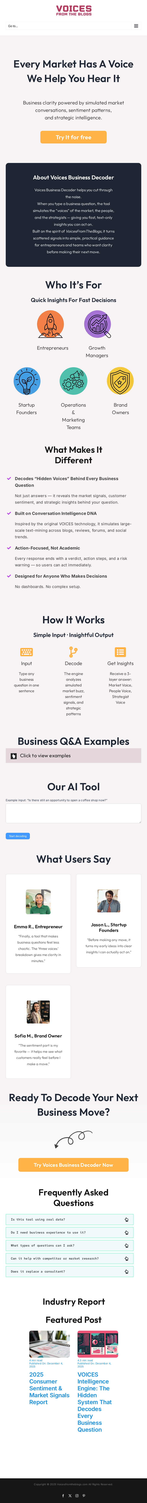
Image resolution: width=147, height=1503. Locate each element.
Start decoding (18, 836)
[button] (69, 1219)
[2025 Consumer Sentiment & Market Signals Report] (49, 1333)
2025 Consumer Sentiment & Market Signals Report (49, 1388)
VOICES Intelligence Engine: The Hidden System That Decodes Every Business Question (95, 1402)
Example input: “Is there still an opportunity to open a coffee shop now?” (57, 800)
